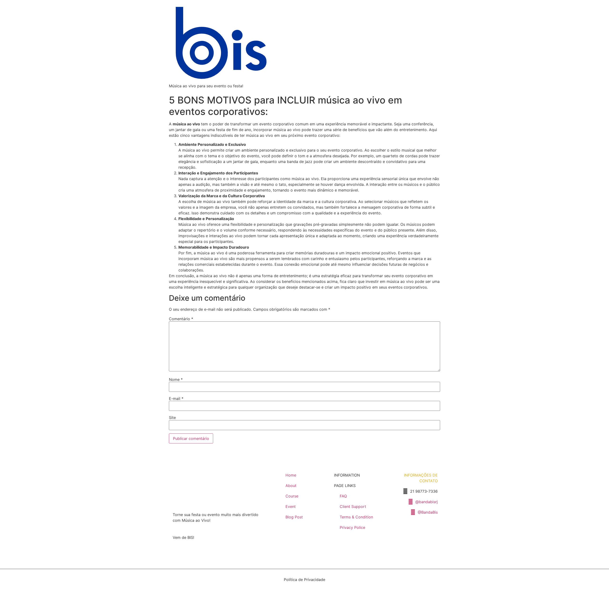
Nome (176, 379)
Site (172, 417)
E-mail (176, 398)
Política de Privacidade (304, 579)
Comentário (181, 319)
